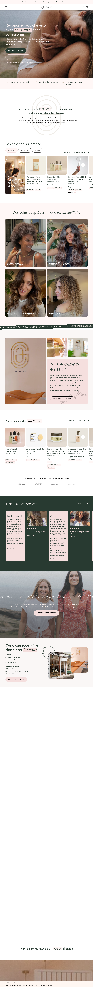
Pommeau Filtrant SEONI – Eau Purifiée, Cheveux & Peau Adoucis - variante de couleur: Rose (75, 193)
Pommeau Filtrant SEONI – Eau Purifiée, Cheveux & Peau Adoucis (77, 179)
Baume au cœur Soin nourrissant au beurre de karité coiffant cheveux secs (57, 451)
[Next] (83, 165)
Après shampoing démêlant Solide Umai (35, 450)
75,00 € (8, 457)
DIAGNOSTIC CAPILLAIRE (15, 50)
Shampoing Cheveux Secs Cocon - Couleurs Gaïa (77, 450)
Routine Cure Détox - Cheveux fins (54, 178)
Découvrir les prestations (62, 399)
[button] (82, 7)
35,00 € (50, 459)
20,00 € (29, 457)
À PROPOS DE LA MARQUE (46, 613)
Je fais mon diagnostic (15, 190)
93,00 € (71, 187)
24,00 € (29, 187)
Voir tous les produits (76, 421)
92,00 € (50, 185)
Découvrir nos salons (16, 679)
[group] (46, 2)
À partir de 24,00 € (76, 457)
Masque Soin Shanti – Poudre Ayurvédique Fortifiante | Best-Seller (34, 179)
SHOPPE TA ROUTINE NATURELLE (18, 57)
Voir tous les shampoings (75, 152)
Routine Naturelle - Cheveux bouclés (11, 450)
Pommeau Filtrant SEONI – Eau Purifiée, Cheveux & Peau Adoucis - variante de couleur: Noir (69, 193)
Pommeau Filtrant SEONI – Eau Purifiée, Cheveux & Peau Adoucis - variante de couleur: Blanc (72, 193)
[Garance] (46, 7)
